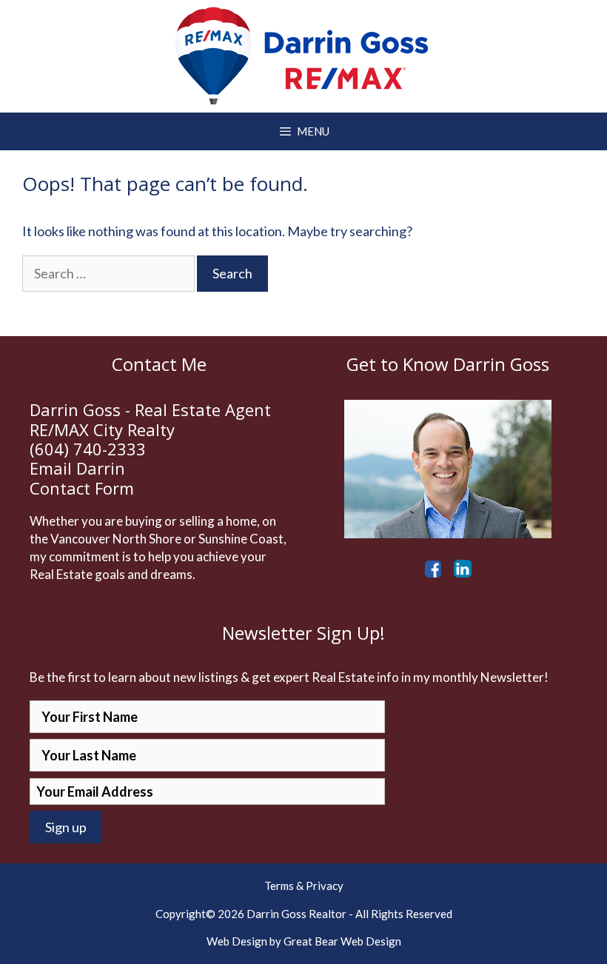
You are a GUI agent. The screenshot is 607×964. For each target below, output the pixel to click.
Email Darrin (77, 468)
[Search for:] (109, 273)
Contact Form (82, 488)
